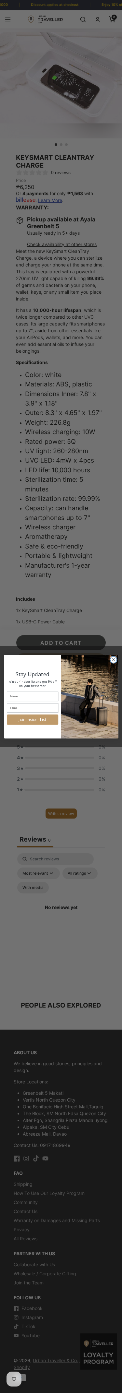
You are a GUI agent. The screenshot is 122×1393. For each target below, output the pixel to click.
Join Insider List (33, 719)
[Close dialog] (113, 659)
